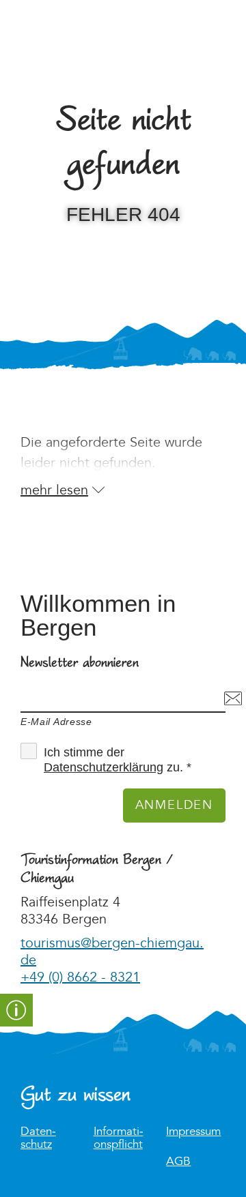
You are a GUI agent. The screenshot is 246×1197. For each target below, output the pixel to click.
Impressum (193, 1131)
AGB (178, 1161)
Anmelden (174, 805)
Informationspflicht (119, 1138)
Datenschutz (38, 1138)
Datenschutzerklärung (103, 767)
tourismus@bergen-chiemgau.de (112, 951)
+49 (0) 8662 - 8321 (80, 977)
